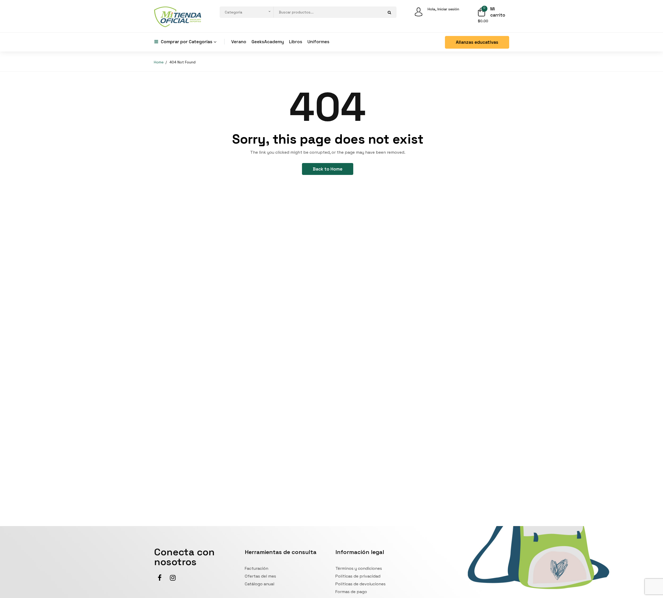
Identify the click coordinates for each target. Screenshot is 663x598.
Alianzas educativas (477, 42)
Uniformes (318, 42)
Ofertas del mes (260, 576)
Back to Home (327, 169)
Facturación (256, 568)
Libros (295, 42)
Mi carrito (497, 12)
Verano (238, 42)
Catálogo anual (259, 584)
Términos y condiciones (358, 568)
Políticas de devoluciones (360, 584)
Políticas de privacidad (357, 576)
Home (159, 62)
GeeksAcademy (267, 42)
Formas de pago (351, 591)
